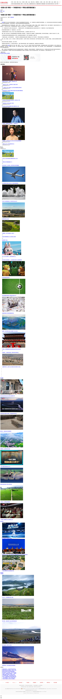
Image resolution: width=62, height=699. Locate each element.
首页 (1, 11)
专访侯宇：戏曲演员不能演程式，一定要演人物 (9, 123)
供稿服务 (34, 682)
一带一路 (24, 3)
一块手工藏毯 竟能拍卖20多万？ (5, 466)
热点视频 (1, 377)
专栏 (55, 3)
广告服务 (27, 682)
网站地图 (55, 682)
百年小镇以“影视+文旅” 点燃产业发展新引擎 (7, 395)
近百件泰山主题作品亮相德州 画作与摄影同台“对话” (10, 106)
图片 (53, 3)
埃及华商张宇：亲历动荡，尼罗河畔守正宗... (9, 672)
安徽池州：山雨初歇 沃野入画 (5, 448)
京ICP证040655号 (18, 688)
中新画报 (1, 573)
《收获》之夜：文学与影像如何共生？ (8, 143)
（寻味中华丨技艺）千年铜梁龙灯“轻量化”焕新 (10, 84)
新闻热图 (1, 572)
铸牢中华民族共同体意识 (15, 3)
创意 (47, 3)
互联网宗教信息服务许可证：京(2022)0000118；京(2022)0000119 (48, 688)
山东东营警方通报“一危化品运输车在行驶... (9, 675)
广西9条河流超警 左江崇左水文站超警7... (8, 678)
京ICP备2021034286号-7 (34, 688)
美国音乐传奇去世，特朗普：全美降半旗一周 (9, 81)
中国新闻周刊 (38, 3)
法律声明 (41, 682)
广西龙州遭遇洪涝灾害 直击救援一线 (8, 570)
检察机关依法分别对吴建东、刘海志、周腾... (9, 670)
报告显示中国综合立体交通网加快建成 (8, 671)
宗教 (21, 3)
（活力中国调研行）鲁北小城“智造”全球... (9, 677)
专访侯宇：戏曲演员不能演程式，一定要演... (9, 673)
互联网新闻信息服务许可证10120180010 (31, 690)
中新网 (3, 22)
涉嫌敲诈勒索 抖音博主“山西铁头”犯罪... (8, 674)
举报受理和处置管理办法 (36, 691)
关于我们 (7, 682)
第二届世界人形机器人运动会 (7, 538)
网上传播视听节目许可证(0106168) (10, 688)
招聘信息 (48, 682)
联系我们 (20, 682)
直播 (49, 3)
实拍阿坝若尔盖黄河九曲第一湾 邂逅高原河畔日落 (8, 413)
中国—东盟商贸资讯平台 (31, 3)
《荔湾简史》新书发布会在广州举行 (8, 103)
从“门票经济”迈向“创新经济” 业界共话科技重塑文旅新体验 (11, 87)
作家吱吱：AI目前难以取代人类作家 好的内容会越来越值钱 (11, 140)
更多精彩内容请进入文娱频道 (5, 53)
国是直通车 (43, 3)
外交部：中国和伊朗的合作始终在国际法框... (9, 676)
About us (13, 682)
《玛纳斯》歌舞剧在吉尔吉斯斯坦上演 (6, 519)
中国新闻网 (12, 17)
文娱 (3, 11)
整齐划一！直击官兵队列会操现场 (5, 431)
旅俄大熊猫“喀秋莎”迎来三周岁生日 (6, 484)
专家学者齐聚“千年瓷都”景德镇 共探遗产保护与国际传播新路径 (12, 90)
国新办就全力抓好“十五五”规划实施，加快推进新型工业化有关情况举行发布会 (15, 554)
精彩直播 (1, 521)
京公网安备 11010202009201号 (26, 688)
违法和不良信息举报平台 (19, 691)
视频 (51, 3)
